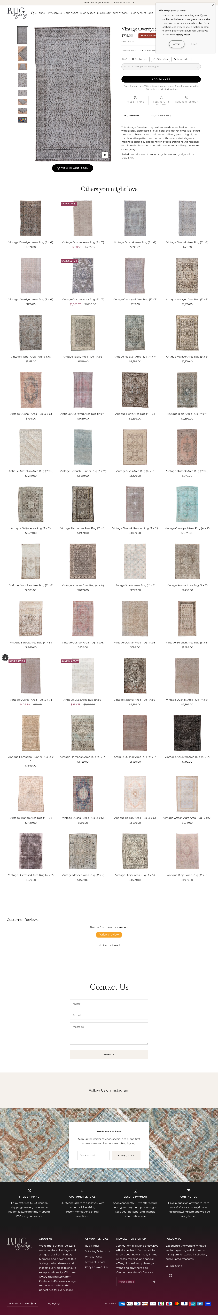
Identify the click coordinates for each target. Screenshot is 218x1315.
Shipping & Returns (97, 1251)
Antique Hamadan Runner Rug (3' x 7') (30, 758)
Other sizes (162, 59)
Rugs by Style (87, 13)
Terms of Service (95, 1262)
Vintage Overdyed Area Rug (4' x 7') (187, 528)
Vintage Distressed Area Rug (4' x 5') (31, 875)
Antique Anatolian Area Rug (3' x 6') (31, 471)
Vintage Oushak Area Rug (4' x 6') (83, 642)
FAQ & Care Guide (96, 1267)
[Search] (32, 13)
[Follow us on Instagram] (170, 1275)
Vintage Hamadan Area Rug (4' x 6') (83, 757)
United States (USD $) (21, 1303)
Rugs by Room (120, 13)
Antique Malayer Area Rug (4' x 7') (135, 356)
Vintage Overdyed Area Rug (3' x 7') (135, 299)
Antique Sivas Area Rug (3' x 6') (83, 699)
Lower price (183, 59)
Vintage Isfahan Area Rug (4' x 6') (31, 817)
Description (130, 115)
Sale (151, 13)
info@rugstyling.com (181, 1211)
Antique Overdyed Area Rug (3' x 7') (82, 413)
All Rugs (40, 13)
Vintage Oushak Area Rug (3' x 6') (135, 242)
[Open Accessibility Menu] (5, 657)
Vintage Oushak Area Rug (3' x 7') (83, 242)
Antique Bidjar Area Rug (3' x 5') (31, 528)
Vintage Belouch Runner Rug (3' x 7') (83, 471)
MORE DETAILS (161, 115)
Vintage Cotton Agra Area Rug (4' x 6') (187, 817)
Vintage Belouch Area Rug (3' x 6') (187, 642)
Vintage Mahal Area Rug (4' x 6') (31, 356)
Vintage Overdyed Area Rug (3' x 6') (31, 242)
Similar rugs (141, 59)
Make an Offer (151, 35)
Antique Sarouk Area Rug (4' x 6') (31, 642)
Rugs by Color (138, 13)
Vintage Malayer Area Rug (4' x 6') (135, 699)
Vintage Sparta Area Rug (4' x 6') (135, 585)
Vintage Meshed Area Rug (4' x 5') (83, 875)
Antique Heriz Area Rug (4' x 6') (135, 413)
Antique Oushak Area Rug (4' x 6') (135, 757)
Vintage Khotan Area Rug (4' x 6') (83, 585)
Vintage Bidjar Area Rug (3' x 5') (135, 875)
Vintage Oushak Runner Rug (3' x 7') (135, 528)
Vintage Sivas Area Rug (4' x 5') (135, 471)
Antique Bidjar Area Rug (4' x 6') (187, 875)
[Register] (154, 1281)
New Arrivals (54, 13)
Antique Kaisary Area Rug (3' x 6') (135, 817)
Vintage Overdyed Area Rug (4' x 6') (187, 757)
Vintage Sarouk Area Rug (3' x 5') (187, 585)
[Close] (212, 5)
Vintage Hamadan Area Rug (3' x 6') (82, 528)
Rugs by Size (104, 13)
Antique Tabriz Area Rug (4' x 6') (83, 356)
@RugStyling (174, 1266)
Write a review (109, 934)
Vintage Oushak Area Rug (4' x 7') (83, 299)
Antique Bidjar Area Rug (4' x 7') (187, 413)
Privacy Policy (93, 1256)
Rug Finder (72, 13)
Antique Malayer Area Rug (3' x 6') (187, 299)
